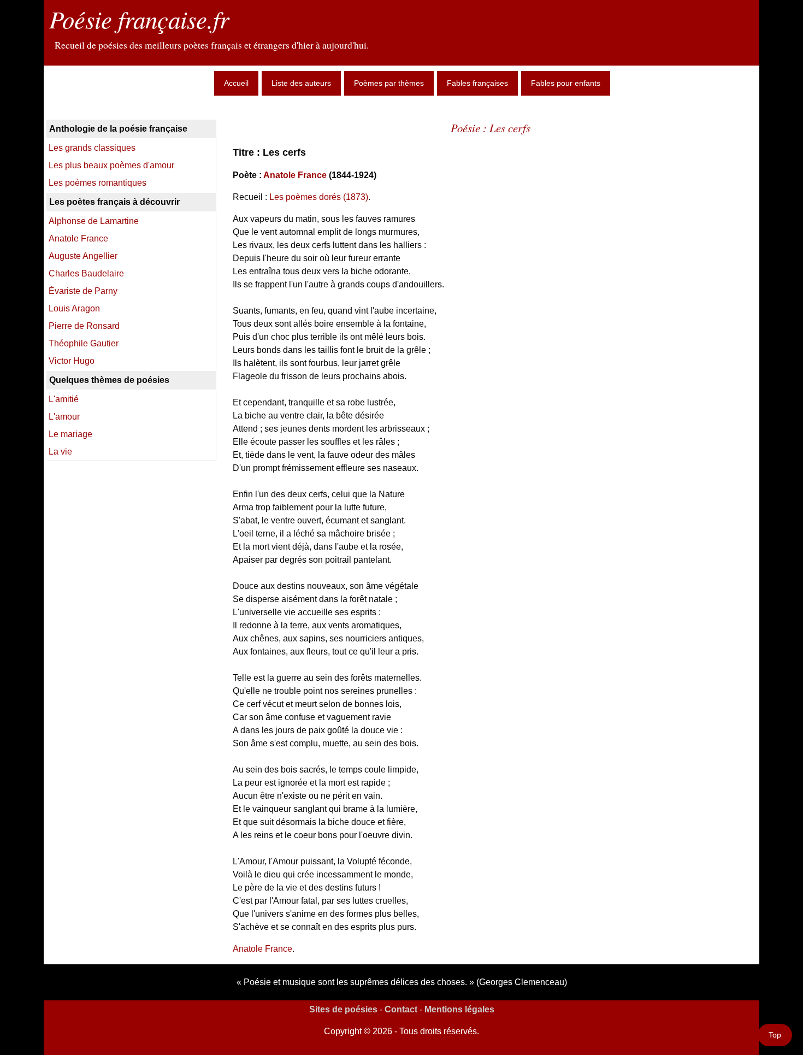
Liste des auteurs (301, 83)
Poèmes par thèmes (389, 83)
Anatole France (295, 175)
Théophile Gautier (84, 343)
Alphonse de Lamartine (94, 221)
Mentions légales (459, 1009)
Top (775, 1034)
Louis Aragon (74, 308)
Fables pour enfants (565, 83)
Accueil (236, 83)
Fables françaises (477, 83)
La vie (60, 451)
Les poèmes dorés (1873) (318, 197)
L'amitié (64, 399)
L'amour (64, 416)
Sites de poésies (343, 1009)
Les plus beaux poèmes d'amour (111, 165)
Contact (401, 1009)
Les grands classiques (92, 147)
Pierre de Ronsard (84, 326)
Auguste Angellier (83, 256)
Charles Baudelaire (86, 273)
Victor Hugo (72, 361)
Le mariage (70, 434)
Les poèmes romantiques (97, 182)
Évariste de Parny (83, 291)
